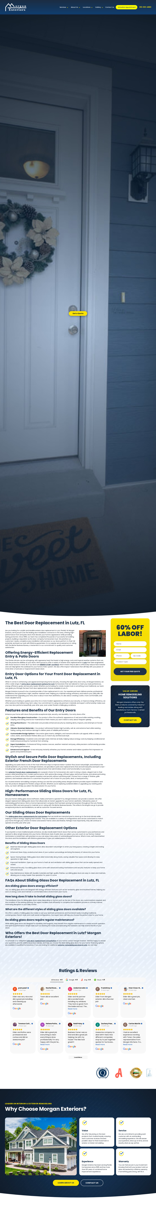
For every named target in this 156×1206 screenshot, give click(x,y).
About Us (74, 7)
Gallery (98, 7)
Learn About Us (66, 1182)
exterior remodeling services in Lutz (72, 945)
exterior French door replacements (22, 772)
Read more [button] (72, 1009)
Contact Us (109, 7)
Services (63, 7)
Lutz (85, 662)
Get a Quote (78, 313)
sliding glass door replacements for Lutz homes (28, 816)
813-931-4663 (145, 7)
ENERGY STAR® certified (49, 665)
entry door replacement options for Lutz (38, 684)
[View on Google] (15, 989)
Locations (86, 7)
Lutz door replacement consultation (41, 941)
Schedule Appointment (127, 7)
